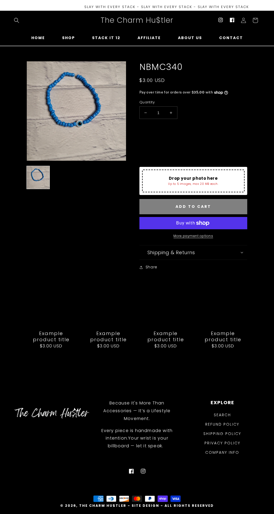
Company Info (222, 452)
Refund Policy (222, 424)
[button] (16, 20)
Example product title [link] (51, 336)
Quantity (147, 102)
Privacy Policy (222, 443)
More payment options (193, 236)
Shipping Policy (222, 433)
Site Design (145, 505)
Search (222, 415)
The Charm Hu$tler (102, 505)
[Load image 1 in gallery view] (38, 177)
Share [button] (151, 267)
